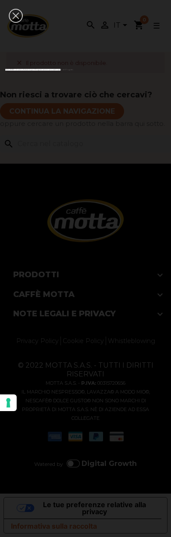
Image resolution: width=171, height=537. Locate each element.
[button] (16, 16)
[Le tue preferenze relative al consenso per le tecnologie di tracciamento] (8, 402)
